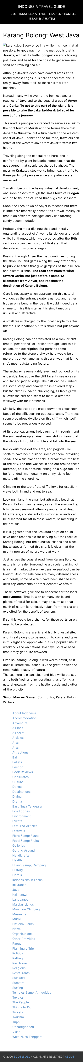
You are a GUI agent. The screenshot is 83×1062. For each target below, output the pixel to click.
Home (12, 13)
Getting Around (23, 850)
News (16, 929)
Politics (17, 953)
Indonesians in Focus (27, 880)
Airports (18, 733)
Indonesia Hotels (42, 18)
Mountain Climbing (26, 909)
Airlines (17, 728)
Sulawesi (18, 978)
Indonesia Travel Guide (41, 6)
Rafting (17, 958)
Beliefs (17, 762)
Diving (17, 796)
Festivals (18, 831)
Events (17, 821)
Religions (18, 968)
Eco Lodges (21, 811)
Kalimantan (20, 894)
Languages (20, 899)
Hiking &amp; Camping (29, 865)
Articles (18, 738)
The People (20, 1002)
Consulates (20, 777)
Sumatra (18, 983)
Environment (21, 816)
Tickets (17, 1012)
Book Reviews (22, 772)
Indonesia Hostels (62, 13)
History (17, 870)
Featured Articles (24, 826)
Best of (17, 767)
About (69, 1056)
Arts (15, 743)
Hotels (17, 875)
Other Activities (23, 939)
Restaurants (21, 973)
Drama (17, 801)
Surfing (17, 988)
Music (16, 919)
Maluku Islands (23, 904)
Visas (16, 1032)
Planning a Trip (23, 948)
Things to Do (21, 1007)
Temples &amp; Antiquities (31, 992)
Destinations (21, 792)
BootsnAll (22, 1056)
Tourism (18, 1017)
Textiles (18, 997)
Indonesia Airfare (32, 13)
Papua (16, 943)
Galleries (18, 845)
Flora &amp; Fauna (25, 836)
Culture (17, 782)
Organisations (22, 934)
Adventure (19, 723)
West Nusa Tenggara (27, 1037)
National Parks (23, 924)
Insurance (19, 885)
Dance (17, 787)
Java (15, 890)
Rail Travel (19, 963)
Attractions (20, 752)
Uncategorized (23, 1027)
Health (17, 860)
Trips (15, 1022)
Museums (19, 914)
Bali (15, 757)
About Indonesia (24, 713)
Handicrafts (20, 855)
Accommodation (24, 718)
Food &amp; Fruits (25, 841)
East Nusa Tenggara (27, 806)
